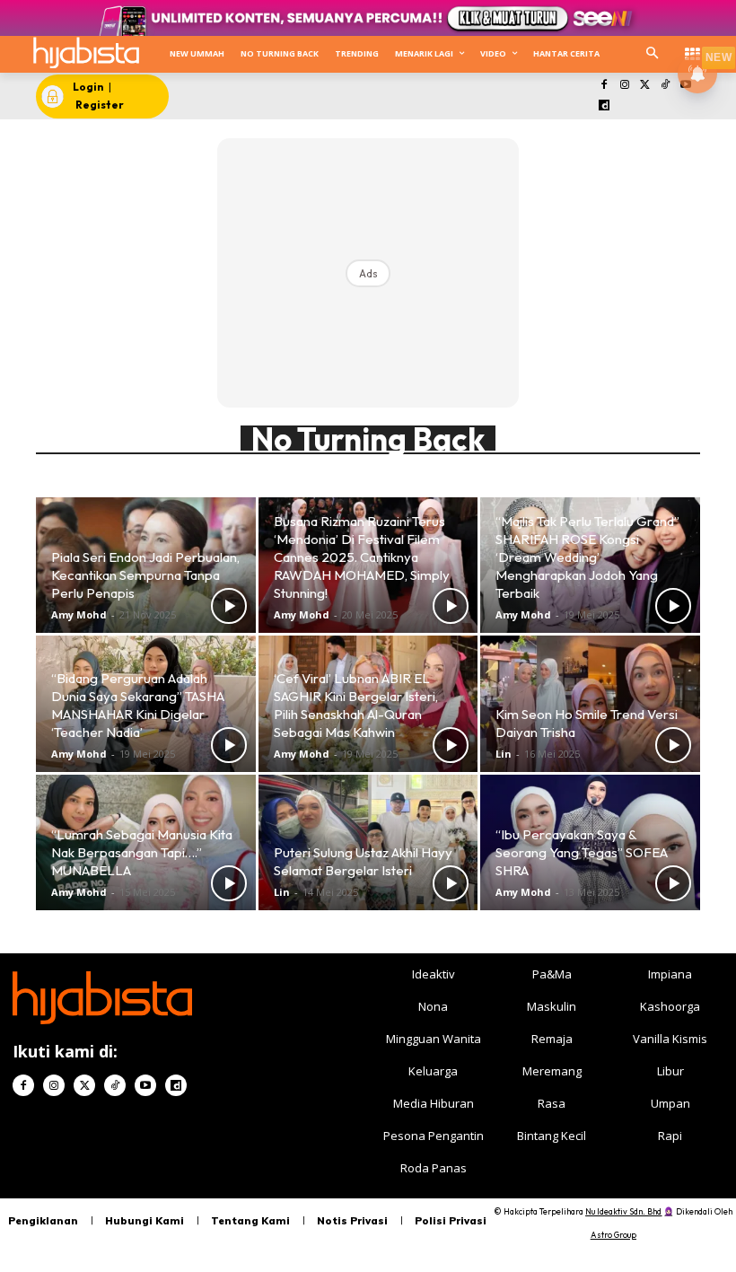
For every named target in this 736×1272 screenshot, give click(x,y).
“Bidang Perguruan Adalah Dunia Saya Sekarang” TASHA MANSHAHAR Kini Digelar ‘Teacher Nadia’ (137, 705)
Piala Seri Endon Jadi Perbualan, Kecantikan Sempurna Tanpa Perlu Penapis (145, 574)
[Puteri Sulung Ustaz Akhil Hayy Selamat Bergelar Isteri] (368, 842)
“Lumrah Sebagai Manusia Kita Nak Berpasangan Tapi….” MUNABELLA (141, 852)
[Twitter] (645, 85)
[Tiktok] (665, 85)
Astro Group (613, 1235)
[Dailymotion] (604, 106)
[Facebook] (604, 85)
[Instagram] (624, 85)
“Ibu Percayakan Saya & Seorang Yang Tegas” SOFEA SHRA (581, 852)
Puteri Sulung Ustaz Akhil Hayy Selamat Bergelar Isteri (363, 861)
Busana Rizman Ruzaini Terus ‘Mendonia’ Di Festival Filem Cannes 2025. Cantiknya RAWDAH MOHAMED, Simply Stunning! (362, 557)
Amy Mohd (79, 614)
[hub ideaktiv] (692, 50)
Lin (503, 753)
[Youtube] (145, 1085)
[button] (652, 54)
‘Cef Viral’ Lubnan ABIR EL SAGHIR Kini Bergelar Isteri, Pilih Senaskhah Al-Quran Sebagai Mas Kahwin (356, 705)
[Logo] (86, 52)
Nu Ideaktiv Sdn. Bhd (623, 1211)
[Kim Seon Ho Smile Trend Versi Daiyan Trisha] (590, 703)
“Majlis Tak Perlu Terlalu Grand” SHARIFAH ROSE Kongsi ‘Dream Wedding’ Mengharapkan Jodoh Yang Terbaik (587, 557)
